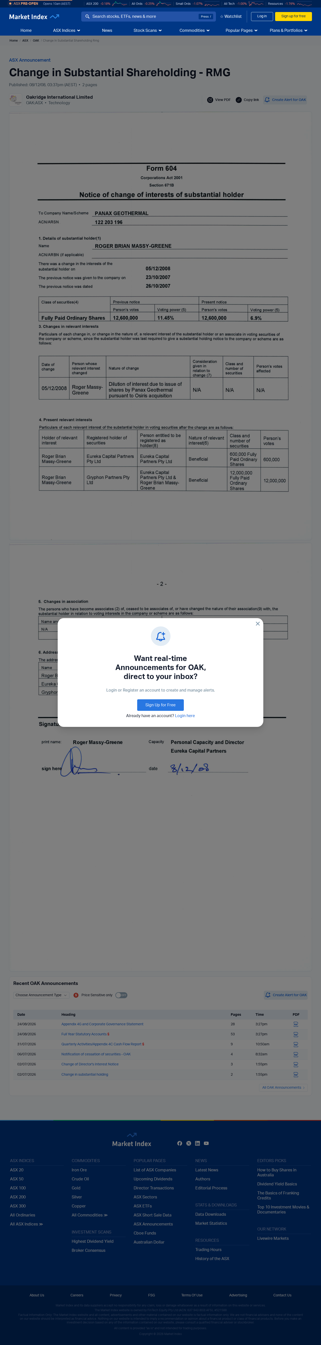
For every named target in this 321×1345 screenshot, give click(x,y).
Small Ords (183, 3)
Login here (185, 716)
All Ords (137, 3)
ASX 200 (92, 3)
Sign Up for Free (160, 705)
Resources (275, 3)
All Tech (229, 3)
